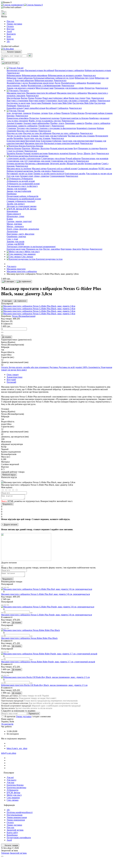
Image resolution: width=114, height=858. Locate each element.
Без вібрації (51, 108)
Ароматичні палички (49, 118)
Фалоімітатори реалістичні (41, 83)
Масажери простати (16, 93)
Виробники (12, 835)
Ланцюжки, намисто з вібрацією (22, 126)
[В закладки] (8, 281)
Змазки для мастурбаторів (19, 191)
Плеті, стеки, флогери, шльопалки (23, 229)
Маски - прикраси (15, 226)
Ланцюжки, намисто (74, 123)
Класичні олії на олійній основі (62, 168)
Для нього (11, 266)
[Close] (2, 480)
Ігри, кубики (55, 113)
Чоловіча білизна (15, 153)
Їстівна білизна (77, 113)
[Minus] (2, 612)
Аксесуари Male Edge (62, 103)
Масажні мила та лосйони (19, 168)
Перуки (85, 249)
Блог (9, 36)
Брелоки (11, 115)
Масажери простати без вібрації (41, 93)
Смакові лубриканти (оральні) (21, 201)
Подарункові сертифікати (19, 837)
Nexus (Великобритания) (23, 316)
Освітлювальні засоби (74, 173)
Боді (76, 148)
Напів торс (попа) (77, 98)
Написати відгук (9, 475)
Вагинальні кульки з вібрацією (69, 70)
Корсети (103, 148)
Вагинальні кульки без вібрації (39, 70)
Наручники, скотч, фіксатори (20, 234)
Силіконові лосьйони (88, 168)
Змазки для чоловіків (17, 188)
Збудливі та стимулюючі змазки (21, 206)
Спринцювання (57, 176)
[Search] (29, 55)
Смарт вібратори (25, 78)
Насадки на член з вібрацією (65, 133)
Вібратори (11, 78)
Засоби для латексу (16, 204)
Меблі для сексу (14, 795)
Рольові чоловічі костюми (35, 153)
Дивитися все (13, 73)
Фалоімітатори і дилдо (17, 83)
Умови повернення (16, 820)
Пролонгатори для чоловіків (94, 158)
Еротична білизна (15, 785)
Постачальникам (14, 815)
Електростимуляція (16, 141)
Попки (31, 98)
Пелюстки (34, 118)
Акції (9, 31)
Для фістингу (44, 126)
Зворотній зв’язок (15, 830)
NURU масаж (104, 168)
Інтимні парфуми (93, 163)
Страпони (11, 128)
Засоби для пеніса (42, 171)
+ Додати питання (9, 524)
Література (89, 88)
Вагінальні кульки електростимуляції (61, 143)
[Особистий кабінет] (57, 7)
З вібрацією (62, 108)
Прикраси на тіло (34, 249)
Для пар (10, 782)
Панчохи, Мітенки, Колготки (36, 148)
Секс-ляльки (12, 800)
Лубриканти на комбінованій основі (24, 199)
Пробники (12, 193)
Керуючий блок (32, 141)
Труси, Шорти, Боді (86, 153)
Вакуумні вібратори (24, 80)
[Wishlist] (5, 587)
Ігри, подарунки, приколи (19, 113)
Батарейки (18, 138)
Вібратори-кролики (43, 80)
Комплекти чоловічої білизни (62, 153)
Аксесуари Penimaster (41, 103)
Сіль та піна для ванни (17, 121)
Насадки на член (15, 133)
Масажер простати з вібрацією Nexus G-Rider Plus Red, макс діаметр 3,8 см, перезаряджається (45, 594)
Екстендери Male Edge (83, 103)
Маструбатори (13, 98)
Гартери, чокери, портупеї (19, 221)
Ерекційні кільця (15, 108)
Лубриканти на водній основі (21, 181)
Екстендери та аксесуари (18, 103)
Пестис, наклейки (51, 249)
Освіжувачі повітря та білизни (74, 118)
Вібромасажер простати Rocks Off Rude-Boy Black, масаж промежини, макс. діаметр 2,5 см (44, 685)
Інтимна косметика (16, 163)
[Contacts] (3, 13)
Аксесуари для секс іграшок (37, 138)
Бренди (10, 39)
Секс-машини (13, 797)
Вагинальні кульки (16, 70)
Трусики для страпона (27, 128)
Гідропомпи (51, 100)
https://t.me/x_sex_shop (17, 748)
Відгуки (10, 29)
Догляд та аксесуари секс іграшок (23, 136)
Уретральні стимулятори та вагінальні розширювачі (31, 246)
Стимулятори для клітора (53, 158)
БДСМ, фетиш (13, 792)
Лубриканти (12, 790)
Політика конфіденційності (20, 812)
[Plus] (2, 332)
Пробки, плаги (57, 123)
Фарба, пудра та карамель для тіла (45, 121)
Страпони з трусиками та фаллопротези (57, 128)
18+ (8, 41)
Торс (88, 98)
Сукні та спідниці (15, 151)
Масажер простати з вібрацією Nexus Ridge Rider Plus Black (29, 638)
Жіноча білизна (14, 148)
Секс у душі (12, 239)
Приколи (65, 113)
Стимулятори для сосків (38, 161)
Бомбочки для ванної (99, 118)
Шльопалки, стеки (15, 216)
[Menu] (2, 10)
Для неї (10, 777)
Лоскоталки (12, 231)
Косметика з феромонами (37, 163)
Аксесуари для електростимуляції (78, 141)
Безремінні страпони (86, 128)
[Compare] (8, 587)
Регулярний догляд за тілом (20, 173)
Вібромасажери (14, 75)
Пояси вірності (14, 214)
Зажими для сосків (15, 241)
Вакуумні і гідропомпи (18, 100)
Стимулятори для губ (17, 161)
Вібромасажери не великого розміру (65, 75)
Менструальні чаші (44, 88)
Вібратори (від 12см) (84, 78)
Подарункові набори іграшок (99, 113)
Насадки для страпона (27, 131)
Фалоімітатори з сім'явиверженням (44, 85)
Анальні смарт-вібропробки (36, 123)
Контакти (11, 34)
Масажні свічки (39, 168)
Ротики (38, 98)
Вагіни (24, 98)
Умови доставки (14, 24)
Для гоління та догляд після (99, 173)
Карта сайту (12, 832)
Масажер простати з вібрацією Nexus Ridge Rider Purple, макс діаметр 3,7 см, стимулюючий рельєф (48, 661)
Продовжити (7, 504)
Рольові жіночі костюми (61, 148)
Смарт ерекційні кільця (34, 108)
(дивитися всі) (24, 339)
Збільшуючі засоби (75, 163)
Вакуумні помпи (37, 100)
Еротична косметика (16, 787)
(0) (11, 321)
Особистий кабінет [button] (10, 46)
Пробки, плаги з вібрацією (97, 123)
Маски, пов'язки (14, 224)
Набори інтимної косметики (20, 171)
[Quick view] (2, 587)
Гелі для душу (13, 176)
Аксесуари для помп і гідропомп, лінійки (77, 100)
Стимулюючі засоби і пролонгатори (24, 158)
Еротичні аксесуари (16, 249)
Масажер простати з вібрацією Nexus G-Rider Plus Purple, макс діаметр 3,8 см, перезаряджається (46, 615)
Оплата (10, 26)
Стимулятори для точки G (63, 161)
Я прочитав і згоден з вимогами (27, 716)
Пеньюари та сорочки (88, 148)
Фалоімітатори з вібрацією (73, 83)
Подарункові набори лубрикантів (22, 196)
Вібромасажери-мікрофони (34, 75)
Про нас (10, 21)
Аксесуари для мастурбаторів (53, 136)
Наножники (12, 211)
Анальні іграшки (15, 123)
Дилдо (57, 83)
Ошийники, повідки (16, 236)
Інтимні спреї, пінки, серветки (34, 176)
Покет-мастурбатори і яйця (55, 98)
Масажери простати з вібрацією (72, 93)
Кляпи (10, 219)
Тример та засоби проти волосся (48, 173)
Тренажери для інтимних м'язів (69, 88)
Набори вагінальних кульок (98, 70)
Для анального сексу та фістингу (22, 186)
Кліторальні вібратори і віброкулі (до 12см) (53, 78)
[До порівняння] (24, 281)
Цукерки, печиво (40, 113)
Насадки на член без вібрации (37, 133)
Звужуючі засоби (58, 163)
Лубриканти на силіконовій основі (23, 183)
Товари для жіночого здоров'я (21, 88)
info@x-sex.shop (8, 753)
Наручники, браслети (71, 249)
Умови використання (17, 817)
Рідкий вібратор (73, 158)
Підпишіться (34, 713)
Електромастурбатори (51, 141)
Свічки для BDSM (15, 244)
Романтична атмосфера (18, 118)
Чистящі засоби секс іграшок (81, 136)
